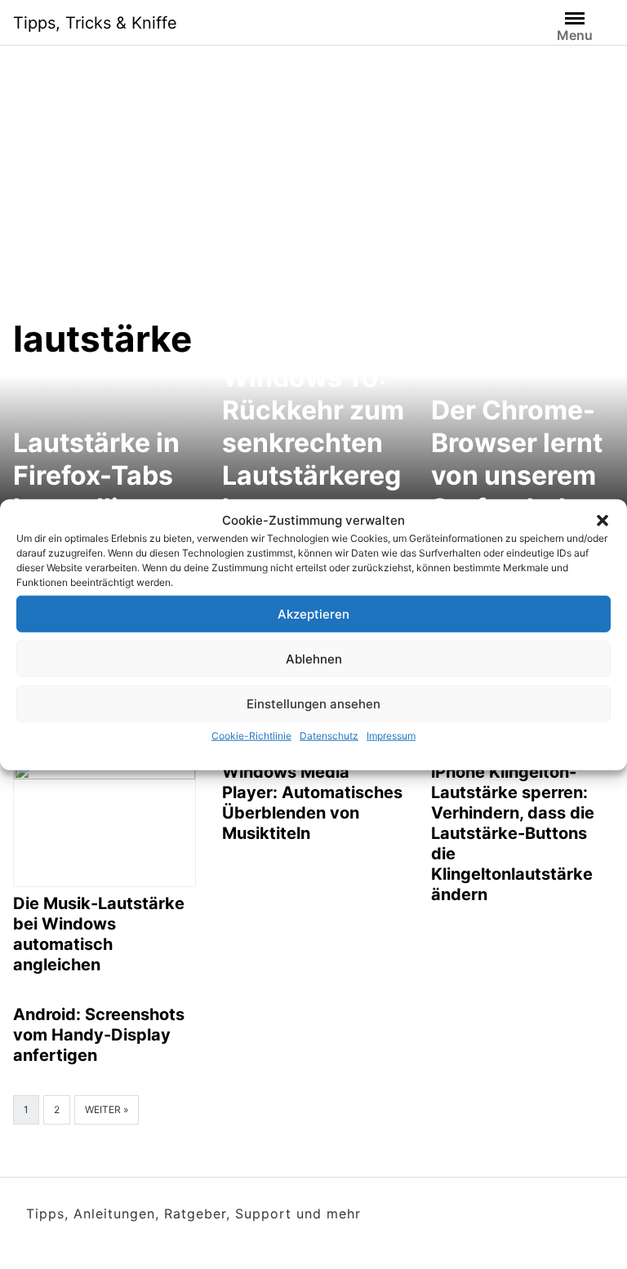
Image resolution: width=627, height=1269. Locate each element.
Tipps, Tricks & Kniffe (95, 23)
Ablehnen (314, 658)
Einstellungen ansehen (313, 703)
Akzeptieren (313, 613)
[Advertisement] (313, 194)
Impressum (391, 736)
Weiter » (106, 1109)
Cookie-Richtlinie (251, 736)
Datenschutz (329, 736)
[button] (602, 520)
